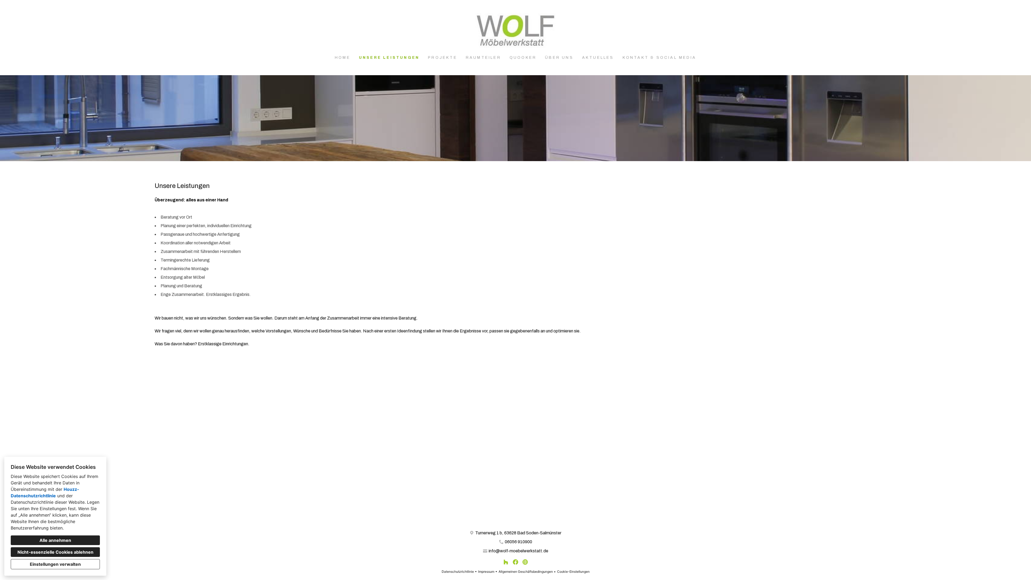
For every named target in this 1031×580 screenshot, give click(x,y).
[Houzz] (506, 562)
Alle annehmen (55, 540)
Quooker (523, 58)
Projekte (442, 58)
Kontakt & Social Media (659, 58)
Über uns (559, 58)
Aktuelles (598, 58)
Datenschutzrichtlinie (458, 572)
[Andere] (525, 562)
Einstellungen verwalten (55, 564)
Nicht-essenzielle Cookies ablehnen (55, 552)
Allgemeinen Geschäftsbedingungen (526, 572)
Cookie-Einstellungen (573, 572)
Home (342, 58)
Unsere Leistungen (389, 58)
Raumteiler (483, 58)
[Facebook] (515, 562)
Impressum (486, 572)
